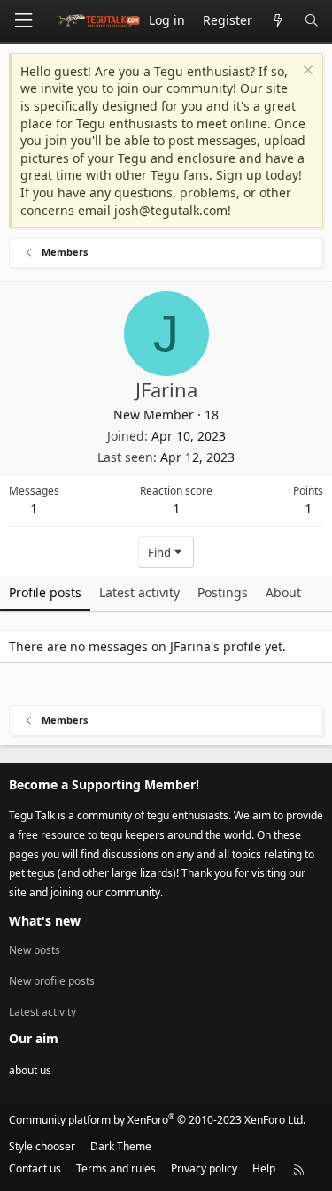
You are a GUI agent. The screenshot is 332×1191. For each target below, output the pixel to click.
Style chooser (42, 1146)
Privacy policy (204, 1168)
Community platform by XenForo (157, 1119)
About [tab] (283, 592)
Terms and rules (116, 1168)
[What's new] (278, 21)
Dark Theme (120, 1146)
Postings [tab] (222, 592)
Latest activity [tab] (139, 592)
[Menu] (23, 21)
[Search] (311, 21)
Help (263, 1168)
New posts (34, 950)
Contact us (35, 1168)
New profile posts (52, 980)
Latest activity (42, 1011)
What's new (45, 920)
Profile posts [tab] (45, 592)
